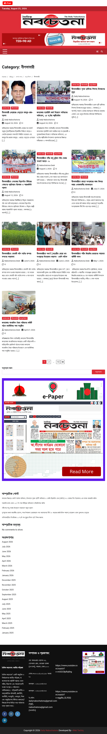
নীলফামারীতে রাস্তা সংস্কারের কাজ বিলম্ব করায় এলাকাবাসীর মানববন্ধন (87, 183)
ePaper (8, 3)
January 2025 (7, 633)
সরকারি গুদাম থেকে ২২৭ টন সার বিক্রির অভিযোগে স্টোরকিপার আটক (23, 503)
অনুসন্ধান (98, 372)
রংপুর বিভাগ (93, 85)
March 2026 (7, 566)
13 (58, 362)
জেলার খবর (6, 108)
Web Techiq (78, 730)
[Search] (102, 51)
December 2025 (9, 580)
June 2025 (6, 609)
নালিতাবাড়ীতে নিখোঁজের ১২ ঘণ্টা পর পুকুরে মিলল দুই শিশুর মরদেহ (22, 517)
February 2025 (8, 628)
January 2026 (7, 575)
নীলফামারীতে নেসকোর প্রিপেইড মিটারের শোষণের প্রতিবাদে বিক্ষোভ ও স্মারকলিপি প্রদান (17, 184)
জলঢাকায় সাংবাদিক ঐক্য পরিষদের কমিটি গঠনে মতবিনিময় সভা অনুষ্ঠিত (17, 324)
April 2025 (6, 618)
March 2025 (7, 623)
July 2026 (6, 547)
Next (63, 362)
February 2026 (8, 571)
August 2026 (7, 542)
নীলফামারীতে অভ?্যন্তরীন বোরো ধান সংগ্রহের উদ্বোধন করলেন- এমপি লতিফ (52, 255)
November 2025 (9, 585)
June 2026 (6, 551)
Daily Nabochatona (12, 120)
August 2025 (7, 599)
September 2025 (9, 594)
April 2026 (6, 561)
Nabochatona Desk (47, 165)
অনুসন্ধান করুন (7, 368)
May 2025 (6, 614)
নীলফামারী (15, 108)
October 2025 (8, 590)
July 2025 (6, 604)
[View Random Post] (97, 51)
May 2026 (6, 556)
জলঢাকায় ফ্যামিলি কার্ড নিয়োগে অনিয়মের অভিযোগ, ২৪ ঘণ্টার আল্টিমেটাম (52, 114)
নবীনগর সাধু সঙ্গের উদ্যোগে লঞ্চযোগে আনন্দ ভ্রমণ (17, 508)
